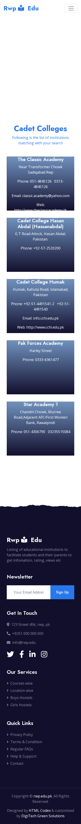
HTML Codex (40, 810)
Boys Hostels (21, 697)
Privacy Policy (21, 734)
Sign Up (62, 592)
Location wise (21, 690)
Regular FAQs (21, 749)
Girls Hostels (21, 704)
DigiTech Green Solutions (43, 815)
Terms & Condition (26, 741)
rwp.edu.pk (43, 796)
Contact (16, 763)
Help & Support (23, 756)
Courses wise (21, 683)
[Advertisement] (40, 59)
